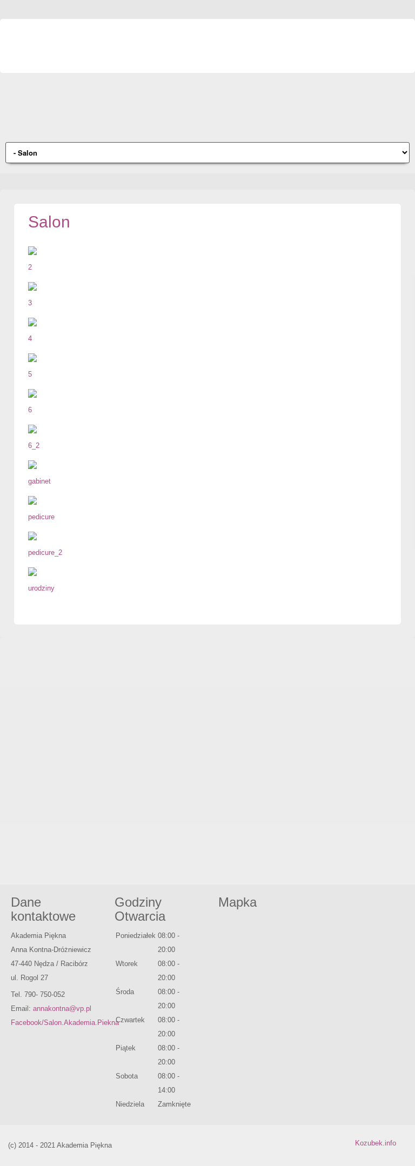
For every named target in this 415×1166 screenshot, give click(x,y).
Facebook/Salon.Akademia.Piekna (65, 1022)
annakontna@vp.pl (62, 1008)
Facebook (399, 35)
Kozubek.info (375, 1143)
